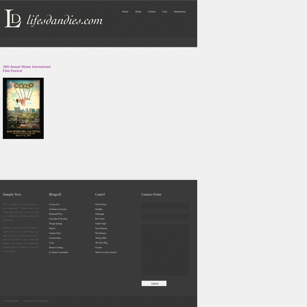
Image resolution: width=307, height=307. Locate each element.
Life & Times (100, 204)
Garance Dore (55, 233)
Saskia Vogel (100, 223)
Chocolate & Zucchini (58, 219)
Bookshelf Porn (55, 214)
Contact (152, 11)
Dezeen (52, 228)
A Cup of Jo (54, 204)
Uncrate (98, 247)
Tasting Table (100, 238)
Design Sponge (55, 223)
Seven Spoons (101, 228)
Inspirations (180, 11)
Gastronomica (55, 238)
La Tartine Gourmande (58, 252)
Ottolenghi (99, 214)
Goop (51, 243)
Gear (164, 11)
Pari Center (100, 219)
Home (125, 11)
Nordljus (99, 209)
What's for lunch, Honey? (106, 252)
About (138, 11)
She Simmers (100, 233)
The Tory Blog (101, 243)
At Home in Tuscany (58, 209)
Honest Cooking (56, 247)
